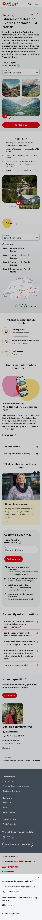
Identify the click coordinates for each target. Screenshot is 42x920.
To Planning (21, 125)
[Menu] (37, 4)
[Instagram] (8, 837)
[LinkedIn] (13, 837)
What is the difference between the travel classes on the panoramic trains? (18, 624)
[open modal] (4, 116)
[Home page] (10, 3)
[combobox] (21, 72)
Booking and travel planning (17, 453)
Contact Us (9, 695)
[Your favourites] (30, 4)
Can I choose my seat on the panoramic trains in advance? (18, 634)
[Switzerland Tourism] (10, 867)
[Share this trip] (37, 14)
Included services (12, 447)
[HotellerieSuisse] (10, 861)
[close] (38, 877)
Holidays (6, 748)
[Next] (24, 306)
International (13, 892)
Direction (7, 70)
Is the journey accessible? (16, 665)
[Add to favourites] (32, 14)
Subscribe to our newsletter (17, 844)
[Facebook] (3, 837)
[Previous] (18, 306)
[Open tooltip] (18, 65)
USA (10, 905)
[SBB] (27, 861)
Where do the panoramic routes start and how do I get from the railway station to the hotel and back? (18, 654)
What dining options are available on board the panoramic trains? (19, 643)
